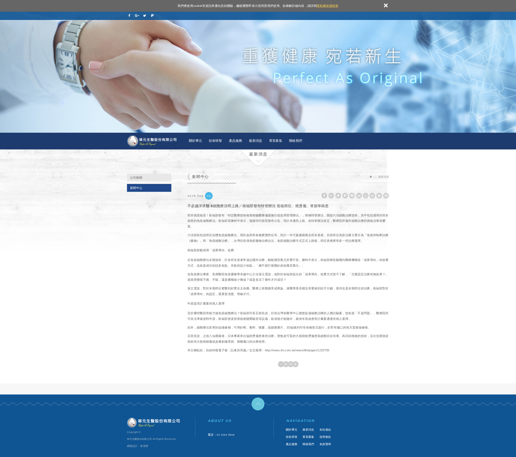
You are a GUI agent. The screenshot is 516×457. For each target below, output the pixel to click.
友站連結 (325, 429)
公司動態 (136, 177)
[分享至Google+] (137, 16)
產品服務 (235, 140)
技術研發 (215, 140)
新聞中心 (136, 188)
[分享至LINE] (352, 196)
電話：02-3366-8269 (221, 434)
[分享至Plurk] (152, 16)
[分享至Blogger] (379, 196)
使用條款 (325, 436)
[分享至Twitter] (144, 16)
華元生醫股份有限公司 (152, 141)
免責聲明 (325, 444)
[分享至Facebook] (129, 16)
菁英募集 (275, 140)
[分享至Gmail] (386, 196)
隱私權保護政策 (327, 5)
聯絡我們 (295, 140)
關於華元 (195, 140)
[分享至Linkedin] (359, 196)
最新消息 (255, 140)
